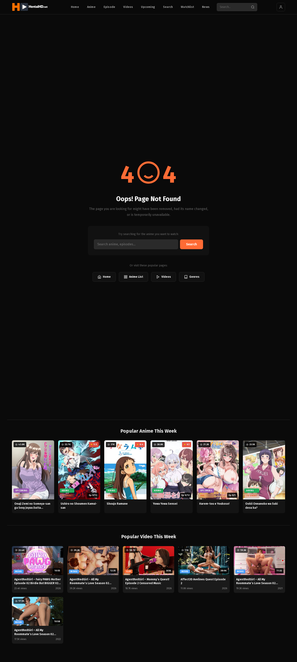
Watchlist (187, 7)
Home (75, 7)
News (206, 7)
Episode (109, 7)
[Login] (281, 7)
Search (168, 7)
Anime (91, 7)
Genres (194, 277)
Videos (128, 7)
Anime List (136, 277)
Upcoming (148, 7)
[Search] (253, 7)
